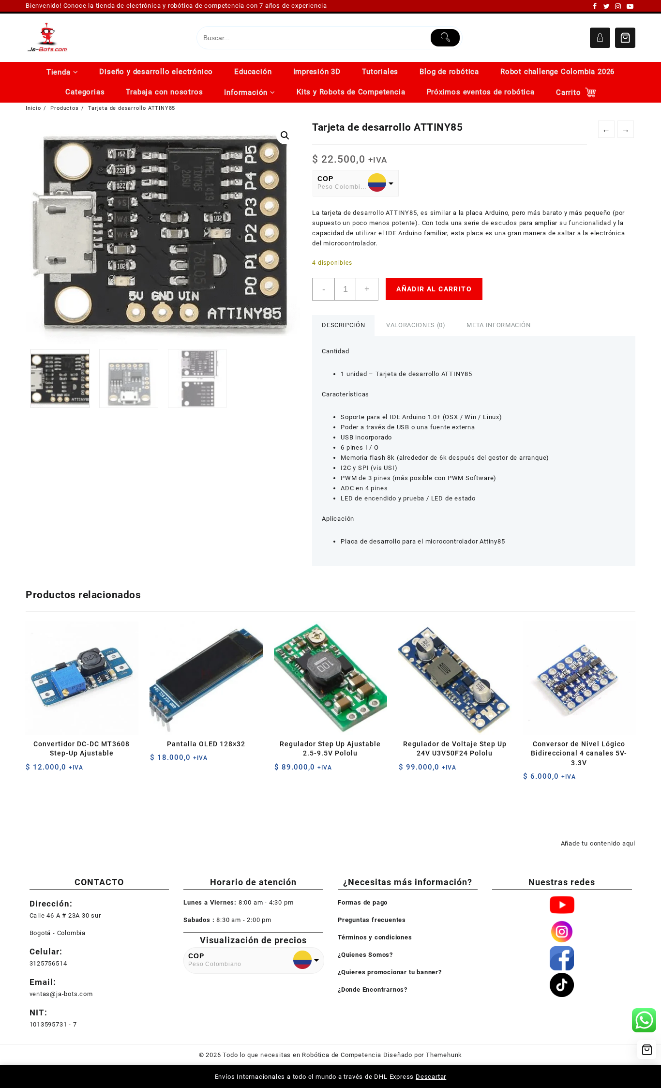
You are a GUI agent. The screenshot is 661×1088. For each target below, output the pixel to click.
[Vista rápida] (53, 770)
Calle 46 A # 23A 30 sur (65, 915)
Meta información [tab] (498, 325)
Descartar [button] (431, 1076)
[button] (285, 135)
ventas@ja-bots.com (61, 993)
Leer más (407, 770)
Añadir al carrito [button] (34, 770)
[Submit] (445, 37)
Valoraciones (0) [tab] (415, 325)
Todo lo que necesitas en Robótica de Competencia (302, 1054)
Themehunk (444, 1054)
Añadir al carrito (434, 289)
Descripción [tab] (343, 325)
